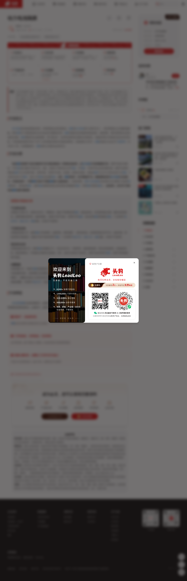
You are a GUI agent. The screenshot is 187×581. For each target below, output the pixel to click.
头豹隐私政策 (126, 316)
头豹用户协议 (114, 316)
